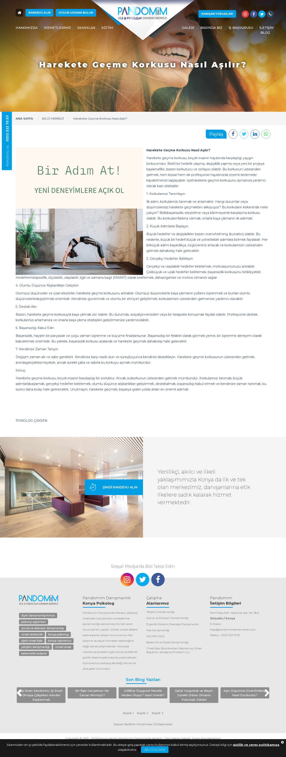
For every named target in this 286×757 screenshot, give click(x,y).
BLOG (265, 33)
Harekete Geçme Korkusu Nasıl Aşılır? (100, 118)
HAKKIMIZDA (27, 28)
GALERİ (188, 28)
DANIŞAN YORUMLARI (217, 13)
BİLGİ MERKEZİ (53, 118)
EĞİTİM (107, 28)
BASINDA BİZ (211, 28)
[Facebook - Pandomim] (253, 14)
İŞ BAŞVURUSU (241, 28)
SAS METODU (155, 636)
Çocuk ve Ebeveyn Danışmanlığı (167, 618)
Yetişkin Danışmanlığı (160, 612)
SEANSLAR (86, 28)
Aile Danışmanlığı (157, 630)
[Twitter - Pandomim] (261, 14)
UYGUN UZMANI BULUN (76, 12)
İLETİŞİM (266, 28)
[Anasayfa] (19, 13)
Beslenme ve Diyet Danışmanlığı (167, 642)
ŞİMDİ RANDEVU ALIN (120, 487)
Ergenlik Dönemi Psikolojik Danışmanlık (172, 624)
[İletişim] (270, 14)
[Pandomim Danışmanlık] (142, 13)
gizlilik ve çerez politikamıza (256, 744)
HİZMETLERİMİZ (57, 28)
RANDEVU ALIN (39, 12)
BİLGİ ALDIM (154, 750)
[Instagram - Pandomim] (245, 14)
